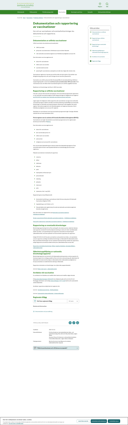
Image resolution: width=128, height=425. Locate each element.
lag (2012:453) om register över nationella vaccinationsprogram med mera (52, 97)
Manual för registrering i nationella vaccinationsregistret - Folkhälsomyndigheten (53, 221)
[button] (100, 5)
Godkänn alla (114, 421)
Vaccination (30, 17)
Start (24, 17)
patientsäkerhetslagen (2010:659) (44, 279)
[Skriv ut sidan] (77, 322)
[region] (64, 421)
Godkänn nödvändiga (99, 421)
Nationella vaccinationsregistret (60, 212)
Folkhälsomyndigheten (39, 214)
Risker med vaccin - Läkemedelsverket (47, 269)
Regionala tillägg (96, 61)
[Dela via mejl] (70, 322)
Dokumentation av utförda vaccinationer (99, 33)
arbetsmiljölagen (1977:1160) (57, 280)
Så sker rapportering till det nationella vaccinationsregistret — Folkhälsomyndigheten (54, 218)
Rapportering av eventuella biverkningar (99, 45)
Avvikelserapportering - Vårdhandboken (48, 289)
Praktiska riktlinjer (38, 17)
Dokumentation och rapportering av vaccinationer (56, 17)
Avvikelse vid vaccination (98, 56)
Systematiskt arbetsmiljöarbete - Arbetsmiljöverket (51, 293)
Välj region (71, 301)
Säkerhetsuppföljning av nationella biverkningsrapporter (100, 51)
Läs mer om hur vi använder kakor (16, 423)
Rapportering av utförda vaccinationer (98, 39)
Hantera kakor (83, 421)
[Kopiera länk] (73, 322)
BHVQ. (49, 121)
